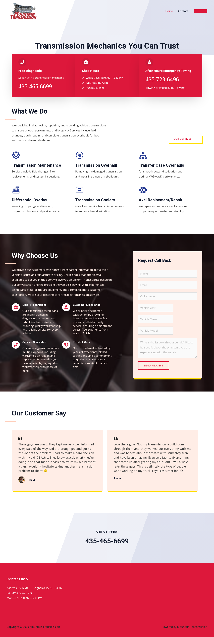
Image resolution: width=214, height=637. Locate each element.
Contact (183, 11)
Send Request (153, 365)
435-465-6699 (35, 86)
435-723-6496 (162, 79)
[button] (200, 11)
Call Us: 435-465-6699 (20, 593)
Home (169, 11)
